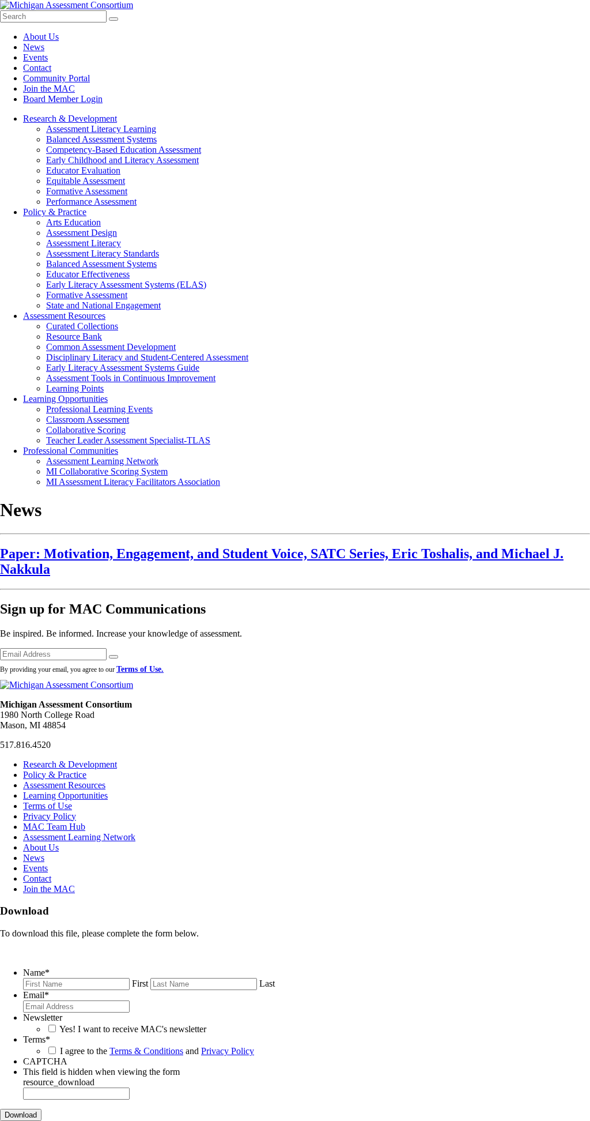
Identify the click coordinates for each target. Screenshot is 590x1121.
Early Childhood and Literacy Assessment (122, 160)
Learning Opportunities (65, 399)
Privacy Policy (49, 816)
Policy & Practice (54, 212)
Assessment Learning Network (102, 461)
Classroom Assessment (87, 419)
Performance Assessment (91, 201)
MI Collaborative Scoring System (107, 471)
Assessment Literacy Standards (102, 253)
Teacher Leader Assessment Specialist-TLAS (128, 440)
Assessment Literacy (83, 243)
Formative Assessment (86, 191)
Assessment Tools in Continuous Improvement (130, 378)
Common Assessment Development (111, 347)
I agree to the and (157, 1051)
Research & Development (70, 118)
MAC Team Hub (54, 827)
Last (267, 983)
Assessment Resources (64, 316)
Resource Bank (74, 336)
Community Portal (56, 78)
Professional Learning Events (99, 409)
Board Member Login (63, 99)
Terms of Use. (140, 669)
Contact (37, 68)
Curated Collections (82, 326)
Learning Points (75, 388)
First (140, 983)
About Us (41, 37)
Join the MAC (49, 88)
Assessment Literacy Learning (101, 129)
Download (21, 1115)
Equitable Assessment (85, 181)
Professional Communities (70, 451)
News (33, 47)
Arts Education (73, 222)
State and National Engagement (103, 305)
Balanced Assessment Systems (101, 139)
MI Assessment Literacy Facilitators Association (133, 482)
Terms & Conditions (146, 1051)
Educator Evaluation (83, 170)
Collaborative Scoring (86, 430)
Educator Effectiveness (88, 274)
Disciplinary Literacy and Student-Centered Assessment (147, 357)
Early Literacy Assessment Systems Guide (122, 368)
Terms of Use (47, 806)
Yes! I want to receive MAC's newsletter (132, 1029)
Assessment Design (81, 233)
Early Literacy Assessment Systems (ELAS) (126, 284)
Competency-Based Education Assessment (123, 150)
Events (35, 57)
